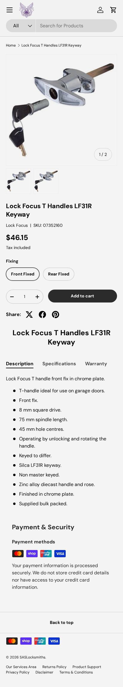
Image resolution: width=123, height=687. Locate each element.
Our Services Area (21, 666)
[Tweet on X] (29, 314)
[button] (113, 10)
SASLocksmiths (32, 657)
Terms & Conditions (76, 672)
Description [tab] (19, 363)
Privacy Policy (18, 672)
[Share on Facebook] (42, 314)
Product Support (87, 666)
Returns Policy (54, 666)
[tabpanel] (61, 441)
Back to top (61, 622)
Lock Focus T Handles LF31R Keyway (51, 45)
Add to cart (82, 296)
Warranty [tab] (96, 363)
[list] (61, 110)
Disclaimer (44, 672)
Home (11, 45)
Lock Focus (17, 225)
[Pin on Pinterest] (55, 314)
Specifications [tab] (59, 363)
